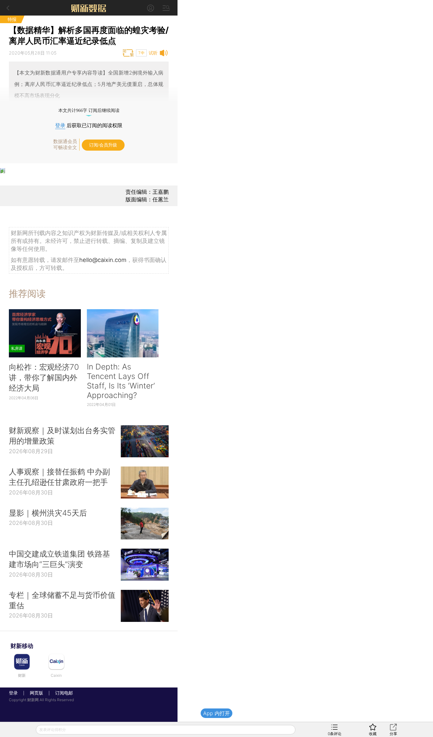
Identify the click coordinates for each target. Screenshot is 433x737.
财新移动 (21, 645)
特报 (12, 19)
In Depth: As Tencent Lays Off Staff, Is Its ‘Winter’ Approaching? (121, 381)
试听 (153, 52)
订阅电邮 (62, 692)
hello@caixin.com (102, 259)
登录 (60, 125)
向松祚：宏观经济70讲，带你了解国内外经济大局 (44, 377)
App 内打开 (216, 713)
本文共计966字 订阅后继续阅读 (89, 110)
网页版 (36, 692)
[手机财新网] (88, 8)
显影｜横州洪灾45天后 (48, 513)
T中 (141, 52)
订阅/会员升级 (103, 145)
